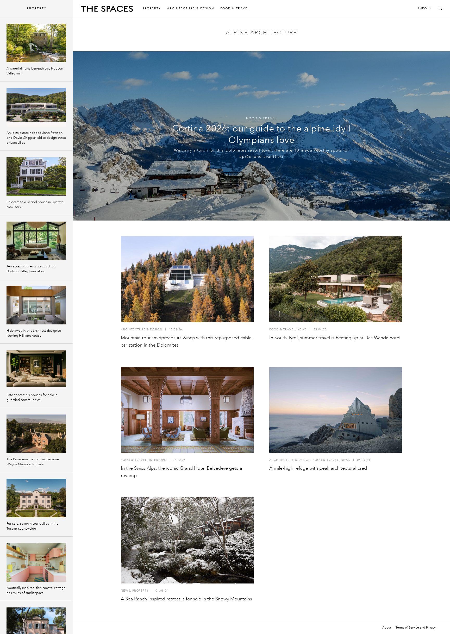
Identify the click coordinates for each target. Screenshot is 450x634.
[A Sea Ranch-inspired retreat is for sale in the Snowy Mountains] (187, 540)
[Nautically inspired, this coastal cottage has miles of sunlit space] (36, 562)
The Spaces (107, 10)
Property (151, 8)
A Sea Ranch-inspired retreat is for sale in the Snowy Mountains (186, 599)
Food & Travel (235, 8)
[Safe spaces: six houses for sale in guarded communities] (36, 369)
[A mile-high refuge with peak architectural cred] (335, 410)
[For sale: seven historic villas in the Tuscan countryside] (36, 498)
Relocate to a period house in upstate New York (35, 204)
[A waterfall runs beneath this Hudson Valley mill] (36, 43)
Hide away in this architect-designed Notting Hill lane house (34, 333)
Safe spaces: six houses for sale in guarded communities (32, 397)
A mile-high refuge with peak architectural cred (318, 468)
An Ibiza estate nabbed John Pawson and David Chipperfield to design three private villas (36, 138)
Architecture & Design (190, 8)
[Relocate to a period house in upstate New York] (36, 176)
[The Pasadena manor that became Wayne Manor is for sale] (36, 434)
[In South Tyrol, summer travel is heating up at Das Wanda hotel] (335, 279)
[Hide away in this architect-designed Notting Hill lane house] (36, 305)
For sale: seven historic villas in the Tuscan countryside (32, 526)
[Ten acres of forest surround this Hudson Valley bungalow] (36, 241)
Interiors (157, 460)
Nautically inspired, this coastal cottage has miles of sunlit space (36, 590)
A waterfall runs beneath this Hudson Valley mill (35, 71)
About (386, 627)
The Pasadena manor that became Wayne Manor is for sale (33, 461)
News (302, 329)
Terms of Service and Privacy (416, 627)
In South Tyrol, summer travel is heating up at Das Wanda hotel (334, 338)
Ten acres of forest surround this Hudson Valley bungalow (31, 268)
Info (422, 8)
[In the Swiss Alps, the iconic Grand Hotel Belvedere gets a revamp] (187, 410)
